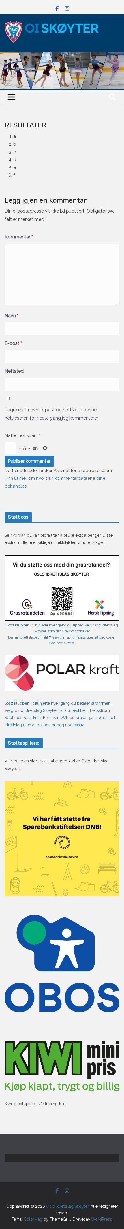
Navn (11, 315)
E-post (13, 343)
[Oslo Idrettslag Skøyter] (62, 55)
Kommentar (19, 237)
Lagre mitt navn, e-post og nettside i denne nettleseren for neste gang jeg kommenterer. (52, 414)
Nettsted (14, 371)
